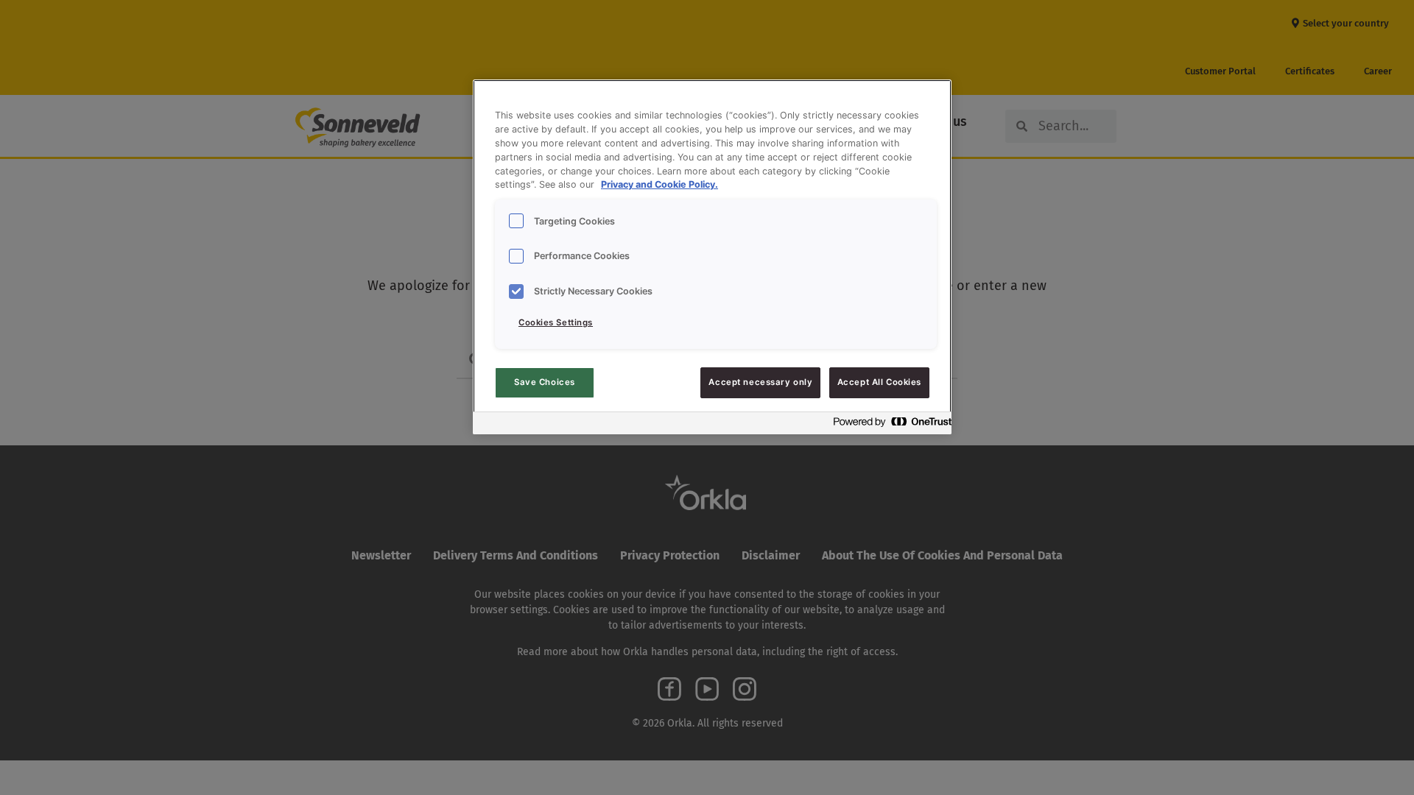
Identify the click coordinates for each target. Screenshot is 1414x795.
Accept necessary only (760, 382)
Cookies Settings (555, 322)
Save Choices (544, 382)
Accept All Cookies (879, 382)
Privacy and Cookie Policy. (659, 184)
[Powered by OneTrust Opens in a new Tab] (888, 425)
